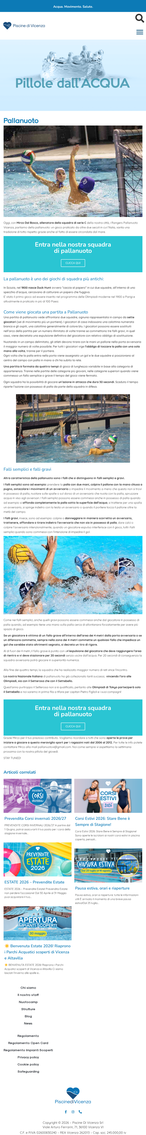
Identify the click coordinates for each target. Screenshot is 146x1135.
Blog (28, 1016)
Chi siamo (28, 987)
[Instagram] (73, 1112)
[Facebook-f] (65, 1112)
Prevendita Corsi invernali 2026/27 (35, 818)
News (28, 1023)
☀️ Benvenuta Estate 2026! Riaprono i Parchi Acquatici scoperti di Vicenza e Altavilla (37, 952)
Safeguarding (28, 1071)
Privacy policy (28, 1057)
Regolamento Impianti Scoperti (28, 1050)
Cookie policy (28, 1064)
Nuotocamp (28, 1002)
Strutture (28, 1009)
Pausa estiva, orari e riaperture (102, 888)
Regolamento (28, 1035)
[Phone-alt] (80, 1112)
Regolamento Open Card (28, 1043)
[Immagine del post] (38, 796)
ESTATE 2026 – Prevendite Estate (34, 882)
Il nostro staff (28, 994)
